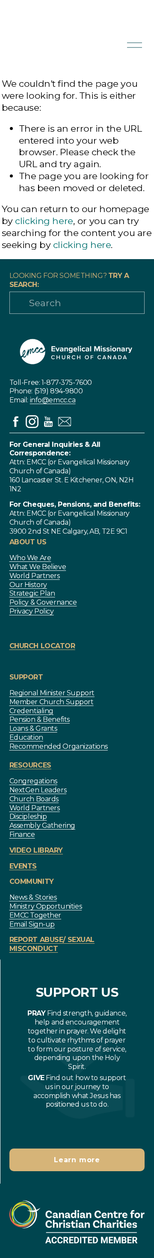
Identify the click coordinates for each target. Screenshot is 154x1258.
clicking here (44, 220)
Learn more (77, 1160)
